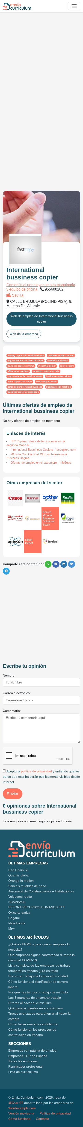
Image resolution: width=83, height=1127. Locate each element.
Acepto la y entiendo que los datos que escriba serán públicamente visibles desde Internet (41, 776)
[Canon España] (15, 498)
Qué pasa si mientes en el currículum (35, 1008)
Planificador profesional (25, 1066)
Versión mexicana (21, 1113)
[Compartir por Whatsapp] (48, 564)
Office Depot (29, 541)
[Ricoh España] (33, 498)
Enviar (12, 793)
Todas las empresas (23, 1061)
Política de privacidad (55, 1113)
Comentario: (12, 711)
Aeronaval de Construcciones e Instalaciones (41, 891)
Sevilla (17, 295)
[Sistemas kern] (15, 541)
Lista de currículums (23, 1072)
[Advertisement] (41, 57)
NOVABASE (16, 902)
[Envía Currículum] (17, 6)
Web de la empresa (23, 334)
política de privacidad (36, 771)
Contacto (42, 1119)
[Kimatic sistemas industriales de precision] (15, 518)
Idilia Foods (16, 923)
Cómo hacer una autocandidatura (32, 1024)
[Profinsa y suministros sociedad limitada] (33, 518)
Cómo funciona (19, 1119)
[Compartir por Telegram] (6, 571)
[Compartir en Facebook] (55, 564)
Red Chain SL (18, 870)
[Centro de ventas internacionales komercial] (68, 498)
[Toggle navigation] (74, 6)
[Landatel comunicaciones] (50, 541)
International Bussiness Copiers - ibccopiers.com (43, 449)
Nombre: (9, 675)
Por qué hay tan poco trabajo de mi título (38, 992)
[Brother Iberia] (50, 498)
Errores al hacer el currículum (30, 1003)
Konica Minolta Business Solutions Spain (48, 518)
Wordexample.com (22, 1108)
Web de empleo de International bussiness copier (41, 318)
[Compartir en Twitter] (71, 564)
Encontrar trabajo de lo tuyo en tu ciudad (38, 976)
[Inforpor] (68, 518)
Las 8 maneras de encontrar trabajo (34, 997)
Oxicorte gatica (19, 912)
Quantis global (18, 875)
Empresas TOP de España (27, 1056)
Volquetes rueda (20, 896)
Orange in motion (21, 880)
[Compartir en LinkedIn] (63, 564)
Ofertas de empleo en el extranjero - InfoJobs (41, 462)
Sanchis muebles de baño (27, 886)
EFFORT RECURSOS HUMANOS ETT (36, 907)
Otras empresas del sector (34, 482)
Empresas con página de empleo (32, 1050)
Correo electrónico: (17, 693)
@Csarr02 (15, 1103)
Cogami (14, 918)
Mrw (11, 928)
